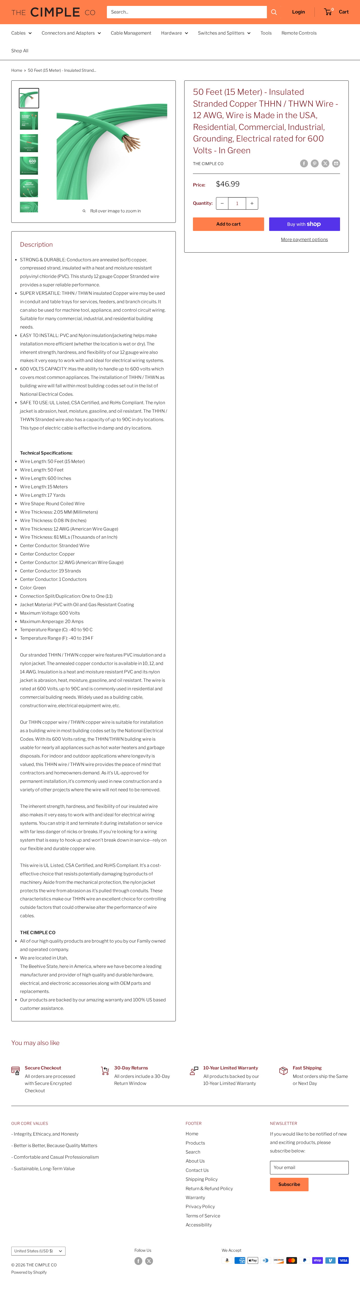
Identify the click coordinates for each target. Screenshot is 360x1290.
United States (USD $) (33, 1251)
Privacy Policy (200, 1206)
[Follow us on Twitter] (149, 1261)
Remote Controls (299, 33)
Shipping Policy (202, 1179)
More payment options (304, 239)
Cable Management (131, 33)
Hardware (171, 33)
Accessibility (199, 1225)
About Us (195, 1161)
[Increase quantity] (252, 203)
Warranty (195, 1197)
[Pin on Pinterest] (315, 163)
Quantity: (203, 203)
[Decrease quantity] (222, 203)
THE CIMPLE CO (208, 163)
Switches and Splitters (221, 33)
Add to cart (228, 224)
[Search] (274, 12)
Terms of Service (203, 1216)
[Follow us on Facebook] (138, 1261)
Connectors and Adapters (68, 33)
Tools (266, 33)
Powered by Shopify (29, 1272)
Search (193, 1152)
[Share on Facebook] (304, 163)
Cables (18, 33)
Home (16, 70)
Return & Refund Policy (209, 1188)
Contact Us (197, 1170)
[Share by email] (336, 163)
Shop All (19, 50)
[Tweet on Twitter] (325, 163)
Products (195, 1143)
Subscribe (289, 1184)
